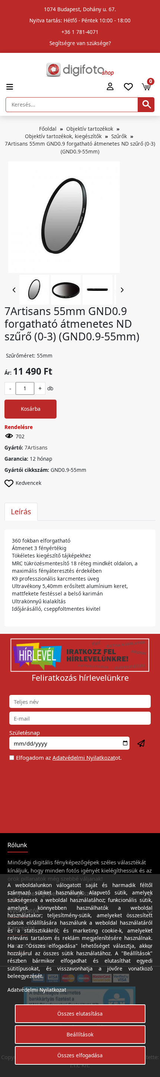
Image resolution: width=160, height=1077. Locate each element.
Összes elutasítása (80, 1013)
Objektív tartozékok (89, 128)
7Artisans (36, 447)
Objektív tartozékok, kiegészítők (63, 136)
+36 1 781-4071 (80, 31)
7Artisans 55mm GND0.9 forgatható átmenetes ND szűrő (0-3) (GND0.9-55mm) (80, 147)
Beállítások (80, 1034)
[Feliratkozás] (141, 743)
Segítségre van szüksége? (80, 43)
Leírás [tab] (21, 511)
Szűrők (119, 136)
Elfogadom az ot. (69, 757)
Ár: (8, 372)
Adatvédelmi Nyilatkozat (83, 757)
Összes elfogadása (80, 1055)
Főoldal (48, 128)
